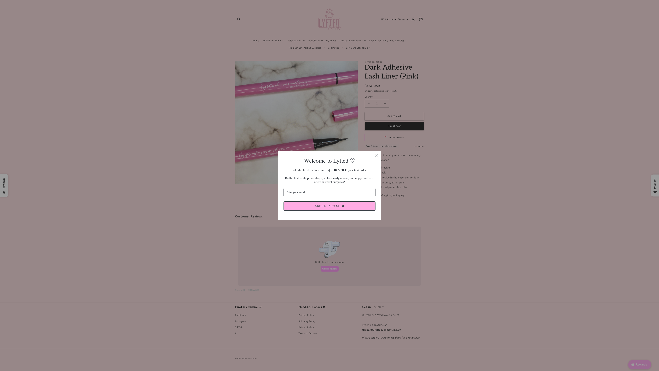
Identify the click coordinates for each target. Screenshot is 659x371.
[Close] (377, 155)
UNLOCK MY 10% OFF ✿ (329, 206)
